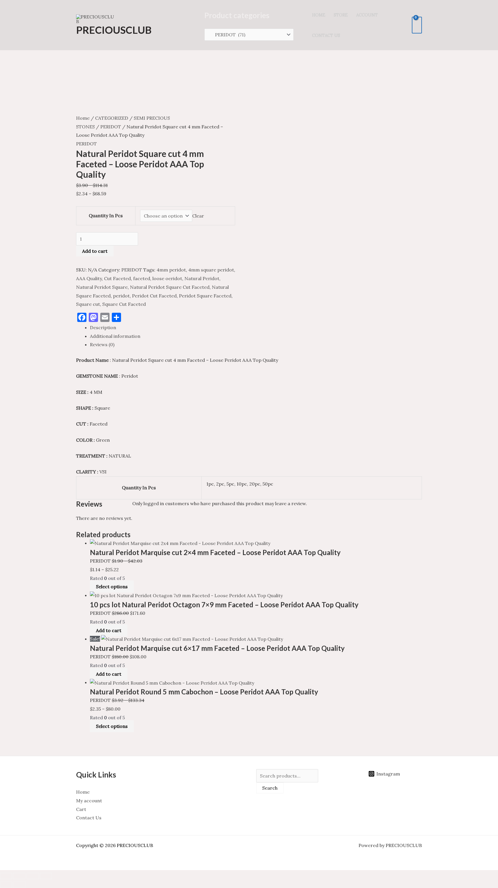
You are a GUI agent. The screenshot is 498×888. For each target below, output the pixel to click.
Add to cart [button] (108, 630)
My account (89, 800)
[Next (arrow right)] (19, 885)
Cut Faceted (117, 278)
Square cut (88, 304)
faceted (141, 278)
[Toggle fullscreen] (19, 876)
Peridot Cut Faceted (154, 296)
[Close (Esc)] (46, 876)
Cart (81, 809)
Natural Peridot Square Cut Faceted (170, 287)
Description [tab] (103, 327)
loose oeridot (167, 278)
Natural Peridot (201, 278)
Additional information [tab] (115, 336)
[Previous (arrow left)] (6, 885)
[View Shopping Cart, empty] (417, 25)
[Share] (33, 876)
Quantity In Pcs (106, 215)
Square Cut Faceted (124, 304)
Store (341, 15)
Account (367, 15)
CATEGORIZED (111, 118)
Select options (112, 586)
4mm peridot (171, 270)
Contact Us (326, 35)
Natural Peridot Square (102, 287)
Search (270, 788)
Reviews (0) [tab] (102, 344)
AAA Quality (89, 278)
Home (318, 15)
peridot (121, 296)
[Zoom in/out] (6, 876)
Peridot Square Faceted (205, 296)
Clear (198, 216)
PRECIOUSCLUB (114, 30)
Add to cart (94, 251)
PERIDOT (110, 127)
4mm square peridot (211, 270)
